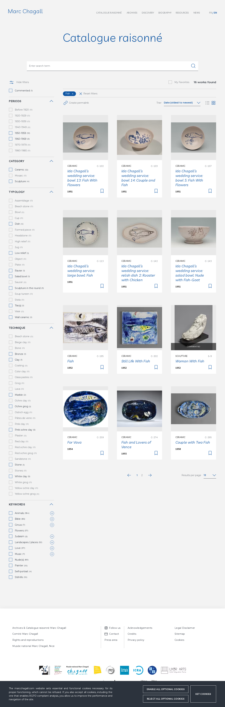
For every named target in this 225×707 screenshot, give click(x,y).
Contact (114, 633)
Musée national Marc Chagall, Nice (33, 646)
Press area (110, 639)
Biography (165, 12)
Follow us (115, 627)
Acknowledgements (140, 627)
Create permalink (79, 102)
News (197, 12)
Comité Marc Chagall (25, 633)
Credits (132, 633)
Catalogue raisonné (109, 12)
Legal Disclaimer (185, 627)
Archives (132, 12)
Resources (182, 12)
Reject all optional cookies (166, 698)
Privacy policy (136, 639)
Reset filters (90, 93)
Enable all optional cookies (166, 689)
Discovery (148, 12)
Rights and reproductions (27, 639)
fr (210, 12)
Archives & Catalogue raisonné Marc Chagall (39, 627)
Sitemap (180, 633)
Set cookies (203, 694)
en (215, 12)
